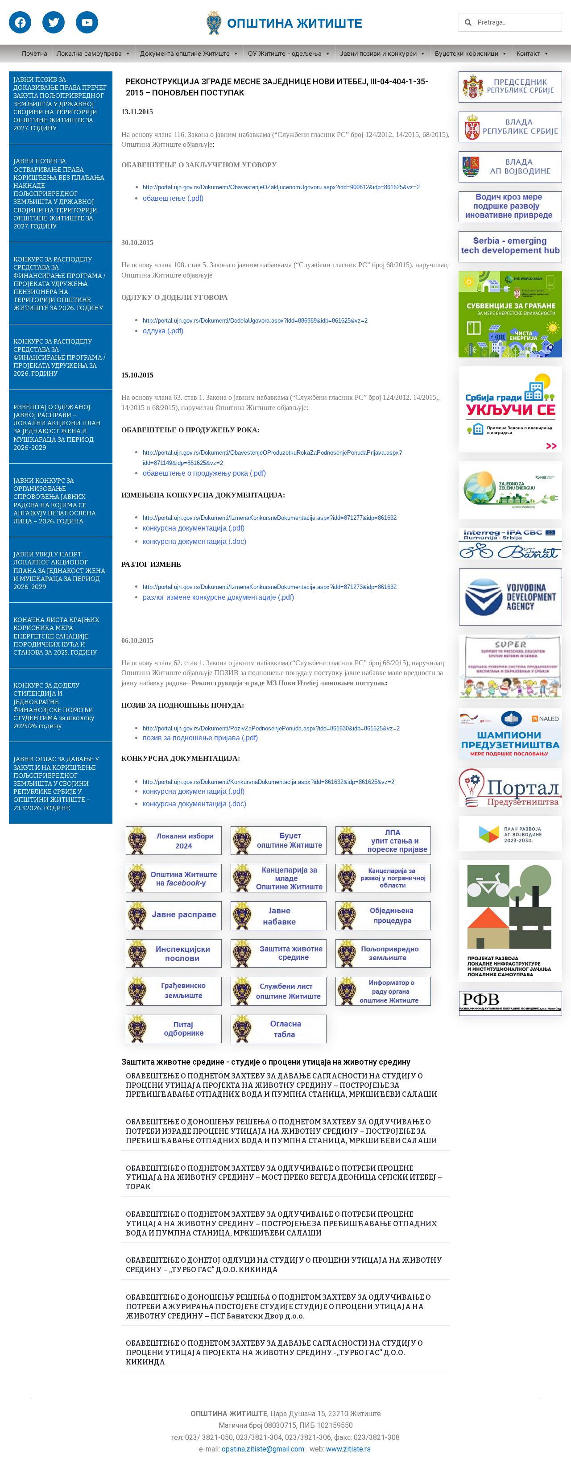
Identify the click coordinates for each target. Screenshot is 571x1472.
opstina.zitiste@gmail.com (263, 1449)
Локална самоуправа (89, 53)
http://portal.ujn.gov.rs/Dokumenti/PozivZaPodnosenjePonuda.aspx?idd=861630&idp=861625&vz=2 (271, 728)
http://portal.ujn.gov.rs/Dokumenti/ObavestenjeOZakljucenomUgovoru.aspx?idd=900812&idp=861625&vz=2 (281, 187)
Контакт (528, 53)
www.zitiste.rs (349, 1449)
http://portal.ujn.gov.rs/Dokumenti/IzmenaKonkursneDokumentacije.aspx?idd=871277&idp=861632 (270, 517)
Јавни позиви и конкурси (378, 53)
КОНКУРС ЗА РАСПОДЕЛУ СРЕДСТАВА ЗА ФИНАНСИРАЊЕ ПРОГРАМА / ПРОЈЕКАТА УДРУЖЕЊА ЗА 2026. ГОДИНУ (59, 358)
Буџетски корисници (466, 53)
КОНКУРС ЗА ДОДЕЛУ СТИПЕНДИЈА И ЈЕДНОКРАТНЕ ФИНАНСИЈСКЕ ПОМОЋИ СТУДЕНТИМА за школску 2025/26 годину (53, 706)
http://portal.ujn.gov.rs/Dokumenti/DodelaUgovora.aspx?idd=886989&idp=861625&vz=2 (255, 320)
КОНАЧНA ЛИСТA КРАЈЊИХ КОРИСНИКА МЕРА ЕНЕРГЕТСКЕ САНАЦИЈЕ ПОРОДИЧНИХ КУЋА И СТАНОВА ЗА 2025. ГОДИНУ (56, 636)
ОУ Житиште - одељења (285, 53)
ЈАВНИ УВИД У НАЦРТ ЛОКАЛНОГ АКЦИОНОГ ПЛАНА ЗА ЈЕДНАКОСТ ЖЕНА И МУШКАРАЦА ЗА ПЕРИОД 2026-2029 (59, 571)
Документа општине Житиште (185, 53)
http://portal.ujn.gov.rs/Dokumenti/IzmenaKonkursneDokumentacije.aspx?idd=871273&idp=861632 (270, 587)
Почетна (34, 53)
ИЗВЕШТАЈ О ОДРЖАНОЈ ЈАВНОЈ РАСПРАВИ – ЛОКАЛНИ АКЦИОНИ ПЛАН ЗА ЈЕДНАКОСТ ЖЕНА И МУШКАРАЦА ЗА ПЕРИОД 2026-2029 (57, 427)
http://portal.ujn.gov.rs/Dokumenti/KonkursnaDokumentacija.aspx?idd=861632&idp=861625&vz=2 (268, 782)
